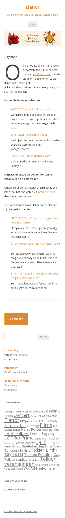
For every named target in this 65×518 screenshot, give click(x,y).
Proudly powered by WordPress (20, 511)
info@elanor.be (41, 74)
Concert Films (37, 416)
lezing (51, 434)
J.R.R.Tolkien (16, 433)
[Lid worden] (16, 322)
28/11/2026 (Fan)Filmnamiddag (29, 134)
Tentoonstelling (17, 450)
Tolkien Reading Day (42, 454)
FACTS (43, 421)
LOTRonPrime (19, 438)
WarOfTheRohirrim (41, 468)
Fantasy (52, 421)
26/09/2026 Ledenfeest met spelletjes (33, 109)
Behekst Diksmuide (34, 411)
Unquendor (10, 389)
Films (46, 425)
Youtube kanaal (18, 372)
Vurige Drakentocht (13, 469)
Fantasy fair (15, 425)
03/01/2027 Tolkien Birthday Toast (31, 156)
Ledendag (38, 433)
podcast (30, 443)
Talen (57, 446)
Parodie (19, 443)
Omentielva (10, 385)
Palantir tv (9, 443)
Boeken (51, 411)
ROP (49, 443)
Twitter (15, 359)
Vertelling (54, 465)
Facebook (23, 354)
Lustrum (39, 438)
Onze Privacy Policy (15, 480)
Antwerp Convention (14, 411)
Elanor (33, 7)
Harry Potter (31, 429)
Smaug (16, 446)
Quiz (41, 442)
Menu (32, 23)
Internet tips (50, 430)
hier (11, 91)
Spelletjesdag (33, 446)
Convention (50, 416)
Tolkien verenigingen (30, 461)
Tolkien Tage (33, 460)
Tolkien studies (15, 459)
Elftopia (24, 421)
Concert (22, 415)
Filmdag (33, 426)
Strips (49, 446)
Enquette (33, 421)
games (16, 429)
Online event (52, 438)
